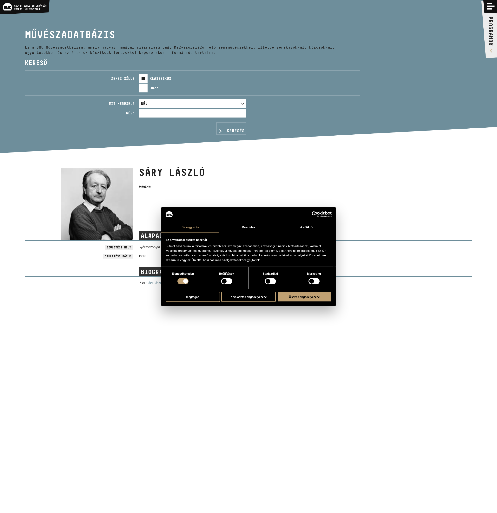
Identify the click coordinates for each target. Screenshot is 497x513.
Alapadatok (159, 236)
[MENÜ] (491, 6)
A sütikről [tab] (306, 227)
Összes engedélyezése (304, 296)
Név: (130, 113)
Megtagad (192, 296)
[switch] (226, 281)
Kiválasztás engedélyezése (248, 296)
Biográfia (157, 272)
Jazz (154, 88)
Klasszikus (160, 78)
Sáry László (154, 283)
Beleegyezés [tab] (190, 227)
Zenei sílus (123, 78)
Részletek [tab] (248, 227)
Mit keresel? (122, 103)
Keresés (235, 130)
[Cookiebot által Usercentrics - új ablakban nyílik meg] (315, 214)
